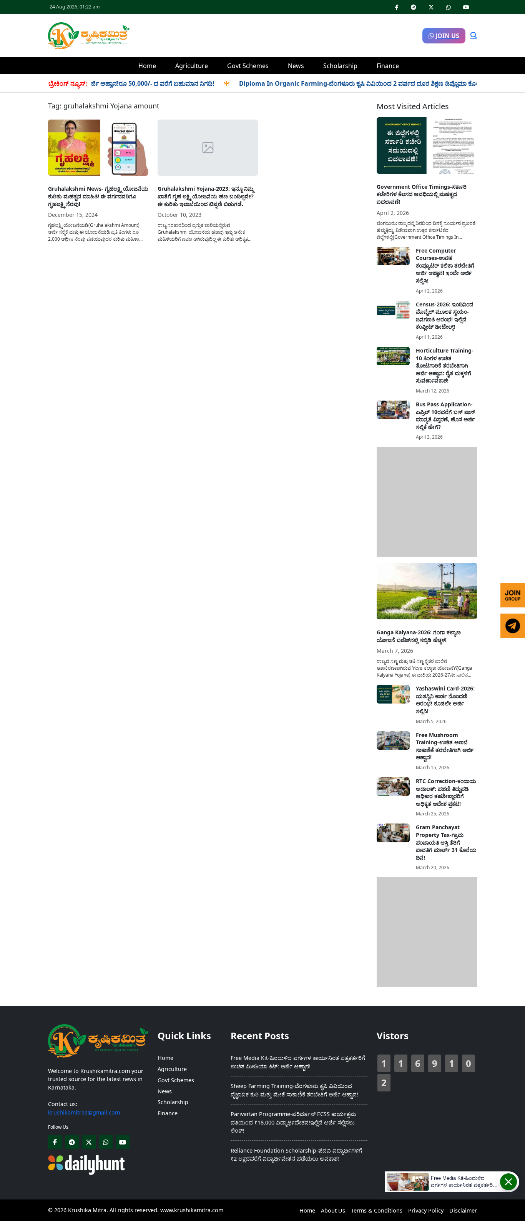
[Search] (473, 36)
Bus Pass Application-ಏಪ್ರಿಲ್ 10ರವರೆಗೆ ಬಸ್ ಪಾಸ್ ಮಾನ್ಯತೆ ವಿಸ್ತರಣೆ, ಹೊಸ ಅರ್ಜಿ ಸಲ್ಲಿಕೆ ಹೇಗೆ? (445, 416)
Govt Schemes (248, 66)
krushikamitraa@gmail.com (84, 1112)
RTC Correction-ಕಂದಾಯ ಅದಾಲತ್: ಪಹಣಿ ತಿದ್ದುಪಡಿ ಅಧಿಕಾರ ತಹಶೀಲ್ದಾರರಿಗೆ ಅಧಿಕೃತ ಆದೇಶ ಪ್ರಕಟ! (446, 792)
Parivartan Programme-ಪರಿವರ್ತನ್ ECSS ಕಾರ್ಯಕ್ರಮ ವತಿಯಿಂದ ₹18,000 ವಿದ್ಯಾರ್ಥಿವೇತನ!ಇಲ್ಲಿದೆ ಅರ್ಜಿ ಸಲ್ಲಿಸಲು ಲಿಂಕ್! (293, 1122)
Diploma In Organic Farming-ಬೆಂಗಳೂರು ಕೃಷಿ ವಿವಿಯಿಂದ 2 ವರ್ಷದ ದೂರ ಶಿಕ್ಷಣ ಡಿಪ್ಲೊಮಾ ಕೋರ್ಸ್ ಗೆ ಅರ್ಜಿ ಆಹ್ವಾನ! (364, 83)
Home (147, 66)
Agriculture (191, 66)
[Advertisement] (276, 34)
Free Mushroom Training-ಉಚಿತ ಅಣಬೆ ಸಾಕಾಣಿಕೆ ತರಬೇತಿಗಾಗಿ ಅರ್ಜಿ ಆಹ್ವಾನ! (444, 746)
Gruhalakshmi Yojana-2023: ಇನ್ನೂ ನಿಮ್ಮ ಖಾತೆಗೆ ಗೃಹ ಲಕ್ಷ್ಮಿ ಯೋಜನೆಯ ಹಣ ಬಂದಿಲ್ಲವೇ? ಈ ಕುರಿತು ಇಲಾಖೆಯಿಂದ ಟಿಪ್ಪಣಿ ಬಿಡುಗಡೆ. (206, 196)
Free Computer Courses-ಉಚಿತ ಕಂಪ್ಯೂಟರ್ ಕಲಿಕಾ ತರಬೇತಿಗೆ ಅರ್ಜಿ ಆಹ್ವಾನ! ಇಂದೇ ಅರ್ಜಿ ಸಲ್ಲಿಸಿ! (445, 265)
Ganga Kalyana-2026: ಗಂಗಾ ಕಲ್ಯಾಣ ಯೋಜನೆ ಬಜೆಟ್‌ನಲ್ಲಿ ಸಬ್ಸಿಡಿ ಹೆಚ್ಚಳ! (419, 636)
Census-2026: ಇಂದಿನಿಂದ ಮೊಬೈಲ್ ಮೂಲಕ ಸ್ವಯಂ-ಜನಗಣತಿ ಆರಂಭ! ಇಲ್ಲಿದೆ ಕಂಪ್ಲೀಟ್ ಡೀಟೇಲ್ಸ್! (444, 316)
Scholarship (340, 66)
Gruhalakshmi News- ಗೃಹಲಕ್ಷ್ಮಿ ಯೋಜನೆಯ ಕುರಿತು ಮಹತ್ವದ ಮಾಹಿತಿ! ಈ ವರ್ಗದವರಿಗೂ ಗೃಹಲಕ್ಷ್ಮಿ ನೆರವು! (98, 196)
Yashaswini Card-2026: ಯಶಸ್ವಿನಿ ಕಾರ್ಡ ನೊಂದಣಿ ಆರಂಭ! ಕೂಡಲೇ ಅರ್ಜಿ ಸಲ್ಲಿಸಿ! (445, 700)
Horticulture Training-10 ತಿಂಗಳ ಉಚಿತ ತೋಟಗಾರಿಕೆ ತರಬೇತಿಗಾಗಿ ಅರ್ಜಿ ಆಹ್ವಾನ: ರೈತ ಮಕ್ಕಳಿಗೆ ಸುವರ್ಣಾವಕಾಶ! (444, 365)
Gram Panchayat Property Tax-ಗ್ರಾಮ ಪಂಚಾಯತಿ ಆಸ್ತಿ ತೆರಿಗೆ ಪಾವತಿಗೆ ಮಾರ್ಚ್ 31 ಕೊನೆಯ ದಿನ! (446, 842)
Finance (388, 66)
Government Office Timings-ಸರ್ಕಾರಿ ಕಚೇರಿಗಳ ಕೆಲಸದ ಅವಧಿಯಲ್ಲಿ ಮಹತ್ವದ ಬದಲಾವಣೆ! (422, 194)
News (296, 66)
